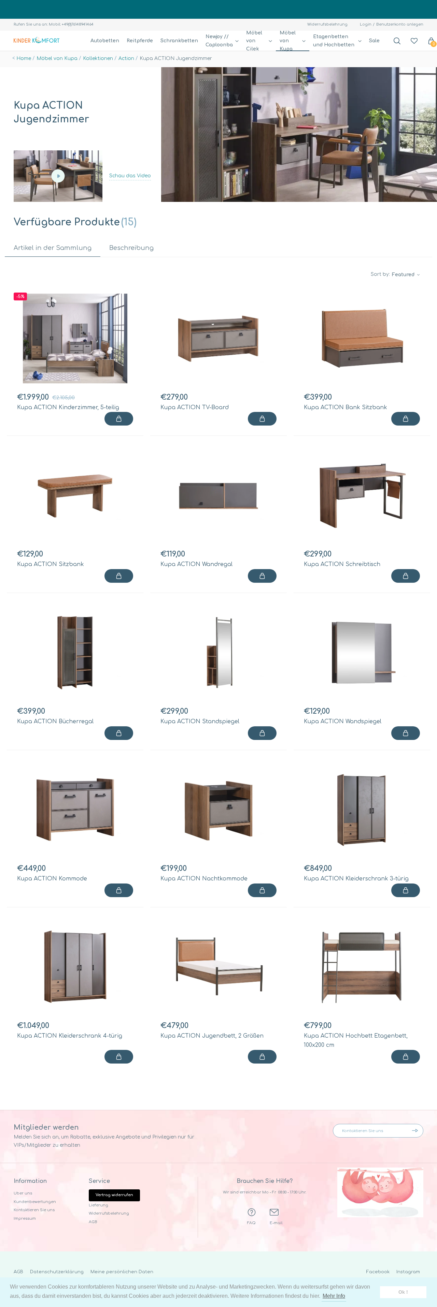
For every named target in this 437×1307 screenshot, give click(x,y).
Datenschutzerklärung (57, 1271)
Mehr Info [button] (334, 1296)
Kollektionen (98, 58)
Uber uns (23, 1193)
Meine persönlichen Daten (121, 1271)
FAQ (251, 1223)
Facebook (378, 1271)
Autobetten (104, 40)
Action (126, 58)
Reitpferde (140, 40)
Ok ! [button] (403, 1292)
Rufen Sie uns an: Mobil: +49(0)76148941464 (54, 24)
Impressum (25, 1218)
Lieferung (98, 1205)
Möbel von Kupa (57, 58)
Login (365, 24)
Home (23, 58)
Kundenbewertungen (35, 1202)
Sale (374, 40)
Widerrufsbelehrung (327, 24)
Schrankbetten (179, 40)
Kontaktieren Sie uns (34, 1210)
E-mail (276, 1223)
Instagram (408, 1271)
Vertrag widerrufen (114, 1195)
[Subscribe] (416, 1131)
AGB (93, 1222)
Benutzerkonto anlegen (399, 24)
